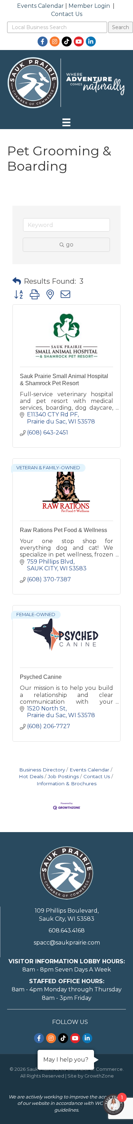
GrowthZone (99, 1076)
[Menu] (66, 122)
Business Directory (42, 770)
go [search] (69, 244)
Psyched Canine (41, 677)
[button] (16, 281)
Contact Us (66, 14)
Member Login (89, 5)
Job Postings (63, 776)
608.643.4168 (67, 930)
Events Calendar (40, 5)
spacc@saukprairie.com (67, 942)
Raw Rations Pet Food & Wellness (63, 530)
